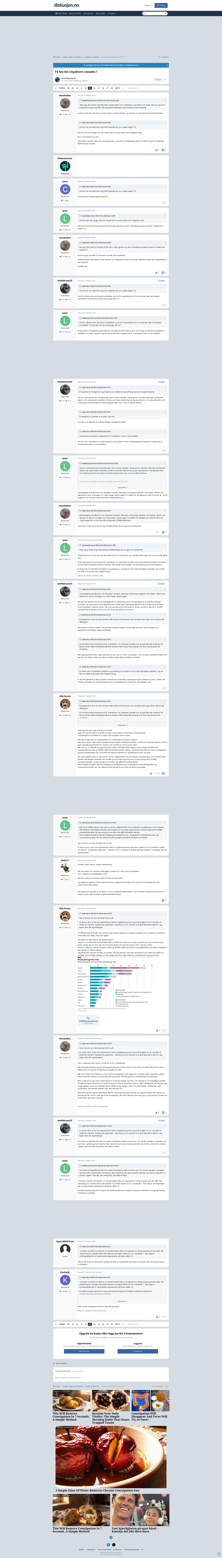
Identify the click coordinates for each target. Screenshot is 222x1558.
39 (73, 88)
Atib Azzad (64, 696)
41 (81, 88)
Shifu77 (65, 860)
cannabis (100, 747)
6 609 (63, 715)
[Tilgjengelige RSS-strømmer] (166, 1386)
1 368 (63, 114)
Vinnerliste (111, 13)
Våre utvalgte (100, 13)
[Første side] (55, 88)
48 (112, 88)
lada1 (84, 122)
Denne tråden (157, 13)
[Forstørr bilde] (115, 984)
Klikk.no (119, 1552)
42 (85, 88)
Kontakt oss (117, 1550)
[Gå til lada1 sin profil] (65, 218)
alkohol (84, 747)
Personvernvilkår (104, 1550)
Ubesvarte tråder (75, 13)
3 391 (63, 1291)
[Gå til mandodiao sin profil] (65, 103)
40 (77, 88)
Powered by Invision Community (111, 1554)
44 (94, 88)
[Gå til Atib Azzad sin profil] (65, 704)
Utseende (91, 1550)
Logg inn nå (138, 1351)
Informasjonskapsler (131, 1550)
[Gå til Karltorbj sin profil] (65, 1280)
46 (103, 88)
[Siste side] (123, 88)
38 (68, 88)
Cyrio (65, 181)
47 (107, 88)
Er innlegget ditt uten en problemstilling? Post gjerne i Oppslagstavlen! (111, 65)
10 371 (63, 299)
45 (99, 88)
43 (90, 88)
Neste (117, 88)
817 (64, 200)
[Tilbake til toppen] (111, 1537)
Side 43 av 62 (133, 88)
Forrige (62, 88)
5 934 (63, 230)
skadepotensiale (152, 955)
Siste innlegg (62, 13)
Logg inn (148, 5)
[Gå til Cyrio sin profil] (65, 189)
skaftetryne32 (70, 78)
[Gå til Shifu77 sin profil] (65, 868)
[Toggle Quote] (80, 100)
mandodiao (65, 95)
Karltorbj (64, 1272)
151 (64, 879)
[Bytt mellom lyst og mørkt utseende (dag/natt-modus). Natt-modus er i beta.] (142, 1550)
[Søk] (166, 13)
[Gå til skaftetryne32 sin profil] (57, 79)
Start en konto (84, 1351)
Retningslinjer (88, 13)
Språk (81, 1550)
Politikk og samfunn (80, 81)
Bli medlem (161, 5)
